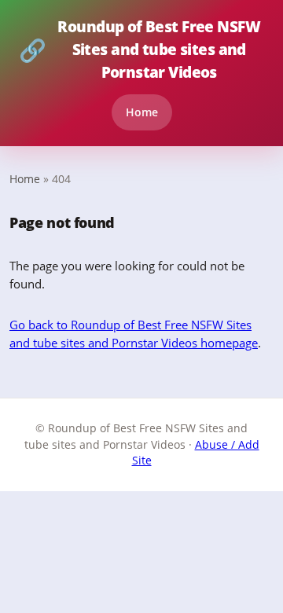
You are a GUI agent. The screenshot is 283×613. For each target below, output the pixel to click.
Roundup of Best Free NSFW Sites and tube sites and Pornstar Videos (139, 49)
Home (142, 112)
